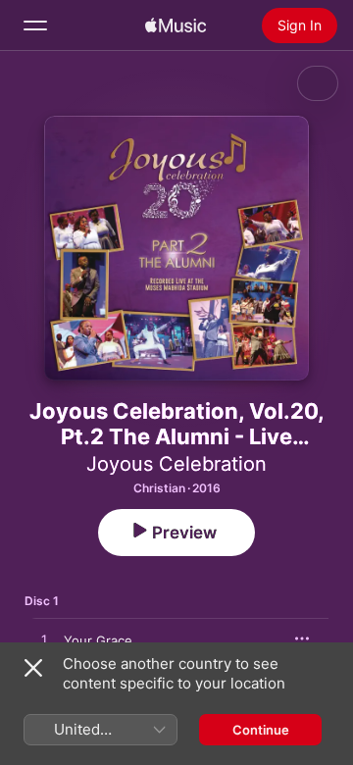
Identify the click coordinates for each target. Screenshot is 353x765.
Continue (260, 730)
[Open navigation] (35, 25)
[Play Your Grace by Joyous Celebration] (44, 640)
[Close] (33, 668)
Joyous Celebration (176, 464)
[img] (175, 25)
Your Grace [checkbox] (98, 640)
